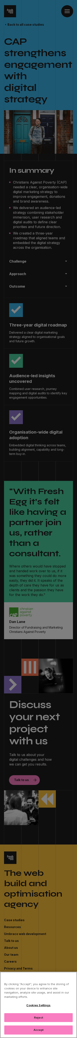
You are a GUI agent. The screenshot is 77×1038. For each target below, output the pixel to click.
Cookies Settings (38, 1005)
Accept (38, 1030)
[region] (38, 1005)
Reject (38, 1017)
